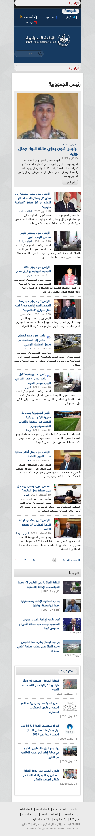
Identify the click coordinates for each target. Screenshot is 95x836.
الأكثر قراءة (67, 671)
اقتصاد (27, 349)
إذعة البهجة (60, 819)
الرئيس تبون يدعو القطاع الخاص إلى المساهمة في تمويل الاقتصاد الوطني (34, 340)
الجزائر (73, 144)
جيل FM (74, 819)
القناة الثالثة (26, 809)
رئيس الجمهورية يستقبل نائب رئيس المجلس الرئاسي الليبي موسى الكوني (33, 379)
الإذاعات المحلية (41, 819)
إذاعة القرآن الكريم (50, 814)
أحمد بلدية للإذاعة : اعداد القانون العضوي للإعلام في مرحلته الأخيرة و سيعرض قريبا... (39, 624)
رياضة (28, 430)
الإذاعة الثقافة (29, 814)
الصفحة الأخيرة (71, 560)
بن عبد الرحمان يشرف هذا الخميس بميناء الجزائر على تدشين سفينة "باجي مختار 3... (38, 647)
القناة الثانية (42, 809)
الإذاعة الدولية (72, 814)
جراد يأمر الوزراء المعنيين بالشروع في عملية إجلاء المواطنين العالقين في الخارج (40, 753)
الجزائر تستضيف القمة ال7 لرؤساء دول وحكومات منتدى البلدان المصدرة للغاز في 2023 (40, 730)
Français (70, 11)
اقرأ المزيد (70, 182)
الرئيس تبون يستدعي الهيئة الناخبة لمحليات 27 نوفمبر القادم (35, 525)
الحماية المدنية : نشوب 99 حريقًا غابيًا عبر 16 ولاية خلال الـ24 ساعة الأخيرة (40, 685)
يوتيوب (28, 22)
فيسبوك (49, 17)
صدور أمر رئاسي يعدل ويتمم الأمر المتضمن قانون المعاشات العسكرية (40, 708)
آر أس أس (30, 17)
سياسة (66, 144)
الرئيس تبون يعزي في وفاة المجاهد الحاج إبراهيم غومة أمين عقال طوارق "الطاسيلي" (33, 306)
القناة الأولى (59, 809)
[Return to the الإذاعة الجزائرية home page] (47, 34)
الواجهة (75, 809)
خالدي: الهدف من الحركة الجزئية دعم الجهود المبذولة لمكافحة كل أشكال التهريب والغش (41, 775)
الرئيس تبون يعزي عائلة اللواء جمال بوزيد (48, 151)
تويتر (68, 17)
